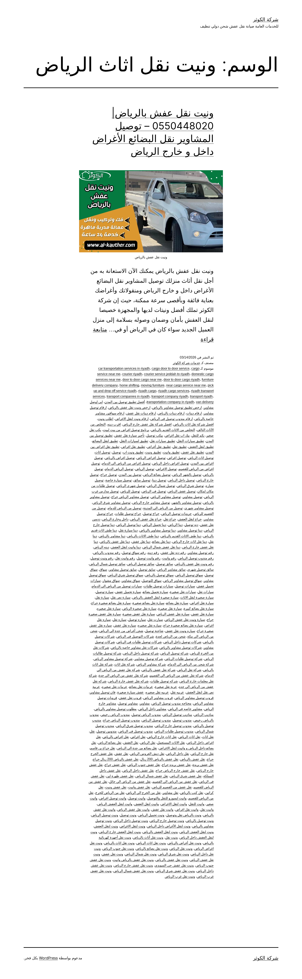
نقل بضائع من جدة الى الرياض (137, 748)
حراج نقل (170, 519)
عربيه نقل (177, 692)
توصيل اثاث (102, 452)
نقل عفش (121, 753)
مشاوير (145, 703)
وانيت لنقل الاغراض (174, 804)
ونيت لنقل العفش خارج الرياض (120, 832)
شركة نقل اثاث (124, 664)
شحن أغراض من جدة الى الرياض (121, 631)
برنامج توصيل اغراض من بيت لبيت (126, 430)
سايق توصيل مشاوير (123, 569)
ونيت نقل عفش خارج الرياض (133, 865)
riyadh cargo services (173, 391)
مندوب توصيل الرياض (156, 720)
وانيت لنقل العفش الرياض (114, 804)
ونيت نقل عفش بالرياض (172, 860)
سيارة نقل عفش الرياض (173, 614)
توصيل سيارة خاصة (118, 480)
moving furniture (152, 385)
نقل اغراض (138, 737)
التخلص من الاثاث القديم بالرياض (173, 430)
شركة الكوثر (265, 19)
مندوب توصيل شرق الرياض (134, 725)
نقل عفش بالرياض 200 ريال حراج (115, 759)
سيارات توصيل (185, 586)
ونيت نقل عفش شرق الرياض (175, 871)
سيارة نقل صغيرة (170, 608)
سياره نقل (119, 619)
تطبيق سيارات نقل (162, 441)
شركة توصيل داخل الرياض (141, 653)
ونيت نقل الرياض (181, 848)
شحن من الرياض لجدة (171, 636)
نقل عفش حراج (115, 764)
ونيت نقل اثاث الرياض (151, 843)
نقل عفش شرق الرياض (186, 776)
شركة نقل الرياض (189, 670)
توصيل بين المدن (130, 474)
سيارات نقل (206, 592)
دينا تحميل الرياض (154, 524)
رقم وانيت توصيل (148, 558)
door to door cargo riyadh (182, 379)
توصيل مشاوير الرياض (166, 497)
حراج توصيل (151, 513)
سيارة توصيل (104, 592)
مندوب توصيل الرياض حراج (121, 720)
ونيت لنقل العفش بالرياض (160, 832)
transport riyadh (201, 396)
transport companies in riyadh (128, 396)
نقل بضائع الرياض (109, 742)
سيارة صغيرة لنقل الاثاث (197, 597)
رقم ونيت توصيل (102, 558)
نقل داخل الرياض (177, 753)
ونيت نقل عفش (112, 854)
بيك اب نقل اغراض (177, 435)
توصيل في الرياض (154, 491)
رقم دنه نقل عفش (173, 552)
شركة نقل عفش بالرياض (158, 670)
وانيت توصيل (136, 798)
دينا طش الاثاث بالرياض (143, 536)
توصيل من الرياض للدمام (124, 508)
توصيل (116, 452)
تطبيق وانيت (171, 452)
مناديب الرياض (204, 714)
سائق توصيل (164, 564)
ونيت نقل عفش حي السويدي (174, 865)
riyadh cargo (147, 391)
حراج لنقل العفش (190, 519)
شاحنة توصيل (154, 631)
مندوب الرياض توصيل (146, 714)
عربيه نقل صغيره (157, 692)
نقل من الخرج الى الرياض (143, 792)
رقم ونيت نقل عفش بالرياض (194, 564)
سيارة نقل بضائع (177, 603)
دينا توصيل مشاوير (190, 530)
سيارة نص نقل (120, 597)
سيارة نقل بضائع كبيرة (199, 608)
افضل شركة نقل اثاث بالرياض (193, 424)
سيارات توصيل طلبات (158, 586)
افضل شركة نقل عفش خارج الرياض (147, 424)
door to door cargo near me (142, 379)
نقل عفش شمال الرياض (151, 776)
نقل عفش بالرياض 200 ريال (159, 759)
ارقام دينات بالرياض (171, 413)
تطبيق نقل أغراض (159, 446)
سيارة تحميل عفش (128, 592)
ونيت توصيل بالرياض (200, 820)
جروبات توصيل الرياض (176, 513)
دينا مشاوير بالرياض (112, 536)
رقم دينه (153, 552)
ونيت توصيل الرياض (104, 815)
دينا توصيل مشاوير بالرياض (157, 530)
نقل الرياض (147, 742)
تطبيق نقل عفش (192, 452)
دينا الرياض (175, 524)
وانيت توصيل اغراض (112, 798)
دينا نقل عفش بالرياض (115, 541)
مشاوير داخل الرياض (152, 709)
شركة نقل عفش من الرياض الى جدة (123, 675)
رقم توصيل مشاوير (201, 552)
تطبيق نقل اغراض (133, 446)
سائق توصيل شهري (200, 569)
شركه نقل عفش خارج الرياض (128, 681)
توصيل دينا (159, 480)
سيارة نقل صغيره (109, 608)
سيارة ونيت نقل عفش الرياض (185, 619)
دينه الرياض (101, 547)
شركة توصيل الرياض (174, 653)
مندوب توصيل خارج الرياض (173, 725)
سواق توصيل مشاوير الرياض (182, 580)
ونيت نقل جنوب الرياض (118, 848)
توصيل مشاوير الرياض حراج (130, 497)
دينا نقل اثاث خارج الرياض (189, 541)
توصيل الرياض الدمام (119, 469)
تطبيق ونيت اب (133, 452)
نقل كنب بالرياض (191, 792)
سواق (103, 569)
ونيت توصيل (128, 815)
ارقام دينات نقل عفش (141, 413)
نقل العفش (130, 742)
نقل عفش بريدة (203, 764)
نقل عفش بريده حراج (176, 764)
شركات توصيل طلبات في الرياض (139, 642)
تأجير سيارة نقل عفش (129, 435)
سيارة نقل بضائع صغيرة (148, 603)
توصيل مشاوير (192, 497)
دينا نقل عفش (141, 541)
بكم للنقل (197, 435)
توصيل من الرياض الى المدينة (163, 508)
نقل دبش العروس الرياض (147, 753)
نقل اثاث (208, 737)
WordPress (48, 958)
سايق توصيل (146, 569)
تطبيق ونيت (153, 452)
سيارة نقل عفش (202, 614)
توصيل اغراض (176, 458)
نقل (92, 731)
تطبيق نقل (180, 446)
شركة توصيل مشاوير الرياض (113, 659)
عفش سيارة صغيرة (130, 692)
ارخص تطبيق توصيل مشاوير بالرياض (177, 407)
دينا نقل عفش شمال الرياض (161, 547)
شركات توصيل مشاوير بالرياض (181, 647)
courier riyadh (132, 374)
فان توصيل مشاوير (102, 692)
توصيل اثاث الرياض (201, 458)
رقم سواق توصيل (134, 552)
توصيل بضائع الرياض (157, 474)
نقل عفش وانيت (139, 787)
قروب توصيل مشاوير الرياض (194, 698)
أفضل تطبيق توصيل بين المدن (125, 402)
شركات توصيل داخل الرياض (182, 642)
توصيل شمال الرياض (161, 485)
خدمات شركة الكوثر (186, 363)
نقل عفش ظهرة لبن (120, 776)
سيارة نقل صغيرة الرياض (139, 608)
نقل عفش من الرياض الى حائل (130, 781)
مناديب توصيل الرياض (177, 714)
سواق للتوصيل (151, 580)
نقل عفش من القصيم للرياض (172, 787)
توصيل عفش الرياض (182, 491)
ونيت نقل (171, 837)
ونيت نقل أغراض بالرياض (184, 843)
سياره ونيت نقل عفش (180, 631)
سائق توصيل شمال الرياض (107, 564)
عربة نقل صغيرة (166, 686)
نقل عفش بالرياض (192, 759)
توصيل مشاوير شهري (199, 508)
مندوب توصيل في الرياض (136, 731)
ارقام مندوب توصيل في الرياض (171, 419)
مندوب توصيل (182, 720)
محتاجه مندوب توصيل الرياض (171, 703)
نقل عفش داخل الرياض (138, 770)
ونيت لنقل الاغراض (132, 826)
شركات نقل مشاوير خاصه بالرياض (134, 647)
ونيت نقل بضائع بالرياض (152, 848)
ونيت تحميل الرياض (151, 815)
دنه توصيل (191, 524)
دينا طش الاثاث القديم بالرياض (181, 536)
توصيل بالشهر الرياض (186, 474)
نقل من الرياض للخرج (109, 792)
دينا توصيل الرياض (128, 524)
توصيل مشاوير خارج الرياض (151, 502)
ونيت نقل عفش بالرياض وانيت (133, 860)
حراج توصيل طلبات (128, 513)
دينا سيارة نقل (128, 530)
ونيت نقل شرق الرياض (173, 854)
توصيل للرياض (130, 491)
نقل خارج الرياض (202, 753)
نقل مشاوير (170, 792)
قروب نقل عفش (130, 698)
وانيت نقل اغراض (186, 809)
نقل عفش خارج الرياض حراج (175, 770)
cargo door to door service (170, 368)
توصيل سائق (142, 480)
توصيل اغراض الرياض (151, 458)
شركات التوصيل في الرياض (135, 636)
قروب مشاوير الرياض (158, 698)
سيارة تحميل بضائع (155, 592)
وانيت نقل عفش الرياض (133, 809)
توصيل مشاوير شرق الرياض (111, 502)
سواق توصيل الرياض (189, 575)
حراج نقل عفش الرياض (146, 519)
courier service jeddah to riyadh (167, 374)
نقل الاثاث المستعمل (171, 742)
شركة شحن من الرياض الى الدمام (191, 664)
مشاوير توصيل (128, 703)
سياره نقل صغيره (149, 625)
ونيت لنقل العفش (106, 826)
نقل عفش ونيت (115, 787)
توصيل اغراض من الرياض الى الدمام (126, 463)
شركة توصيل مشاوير (148, 659)
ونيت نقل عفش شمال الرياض (133, 871)
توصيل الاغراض (166, 469)
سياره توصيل (137, 619)
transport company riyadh (169, 396)
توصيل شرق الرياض (190, 485)
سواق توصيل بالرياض (159, 575)
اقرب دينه (114, 424)
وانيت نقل (207, 809)
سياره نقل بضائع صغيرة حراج (183, 625)
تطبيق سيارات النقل (190, 441)
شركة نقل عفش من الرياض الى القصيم (176, 675)
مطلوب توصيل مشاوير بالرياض (116, 709)
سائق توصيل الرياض (140, 564)
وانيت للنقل (196, 804)
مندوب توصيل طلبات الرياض (174, 731)
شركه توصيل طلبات (164, 681)
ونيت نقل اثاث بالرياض (119, 843)
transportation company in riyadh (170, 402)
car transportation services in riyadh (124, 368)
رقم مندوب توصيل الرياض (196, 558)
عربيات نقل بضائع (141, 686)
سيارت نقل (155, 619)
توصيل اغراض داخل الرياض (170, 463)
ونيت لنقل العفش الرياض (197, 832)
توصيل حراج (108, 474)
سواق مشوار (111, 580)
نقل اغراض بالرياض (116, 737)
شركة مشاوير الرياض (151, 664)
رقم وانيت (169, 558)
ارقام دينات (194, 413)
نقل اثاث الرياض (189, 737)
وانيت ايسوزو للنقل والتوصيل (167, 798)
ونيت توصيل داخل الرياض (131, 820)
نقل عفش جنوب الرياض (144, 764)
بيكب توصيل (154, 435)
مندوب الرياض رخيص (115, 714)
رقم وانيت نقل (125, 558)
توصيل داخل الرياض (181, 480)
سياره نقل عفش (125, 625)
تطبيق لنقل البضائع (105, 441)
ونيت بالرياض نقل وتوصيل (183, 815)
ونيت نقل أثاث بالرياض (148, 837)
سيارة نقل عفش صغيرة (139, 614)
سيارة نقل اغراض (202, 603)
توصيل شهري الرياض (131, 485)
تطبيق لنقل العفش (201, 446)
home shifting (129, 385)
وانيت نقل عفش (162, 809)
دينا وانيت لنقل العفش (126, 547)
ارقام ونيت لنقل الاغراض (132, 419)
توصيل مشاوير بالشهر (186, 502)
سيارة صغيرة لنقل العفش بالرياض (155, 597)
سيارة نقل (102, 597)
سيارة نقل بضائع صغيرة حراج (111, 603)
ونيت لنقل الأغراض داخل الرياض (168, 826)
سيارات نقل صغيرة (183, 592)
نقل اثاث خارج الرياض (162, 737)
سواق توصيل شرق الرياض (125, 575)
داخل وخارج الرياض (115, 519)
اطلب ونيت (105, 419)
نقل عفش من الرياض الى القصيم (174, 781)
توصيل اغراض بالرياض (120, 458)
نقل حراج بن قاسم (102, 748)
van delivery (205, 402)
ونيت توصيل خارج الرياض (167, 820)
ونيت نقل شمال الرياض (141, 854)
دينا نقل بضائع (161, 541)
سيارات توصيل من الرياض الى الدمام (117, 586)
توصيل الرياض (144, 469)
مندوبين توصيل (107, 731)
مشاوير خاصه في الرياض (185, 709)
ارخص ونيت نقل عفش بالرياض (129, 407)
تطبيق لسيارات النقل (134, 441)
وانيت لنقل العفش (146, 804)
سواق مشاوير (131, 580)
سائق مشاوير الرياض (171, 569)
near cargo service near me (186, 385)
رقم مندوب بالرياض (106, 552)
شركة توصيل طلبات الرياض (183, 659)
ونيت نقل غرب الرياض (180, 876)
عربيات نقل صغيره (114, 686)
